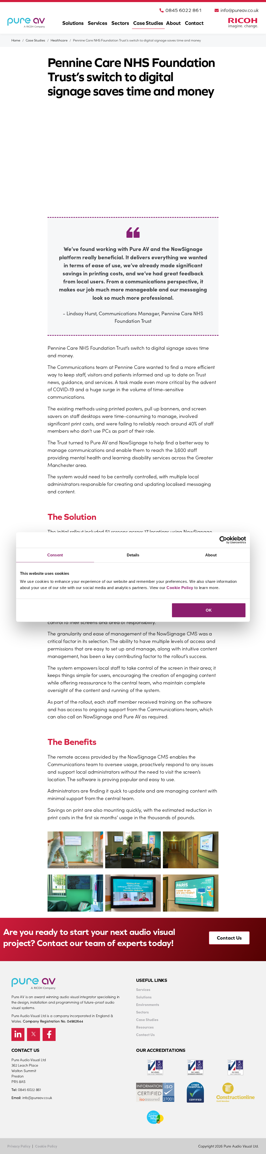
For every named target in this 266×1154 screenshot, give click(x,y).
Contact (194, 23)
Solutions (73, 23)
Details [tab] (133, 554)
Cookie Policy (180, 587)
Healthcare (59, 40)
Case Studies (148, 23)
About (173, 23)
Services (97, 23)
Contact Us (229, 938)
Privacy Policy (18, 1146)
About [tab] (211, 554)
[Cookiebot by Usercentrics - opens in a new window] (223, 540)
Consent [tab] (55, 554)
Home (15, 40)
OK (209, 610)
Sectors (120, 23)
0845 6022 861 (183, 10)
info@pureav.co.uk (240, 10)
